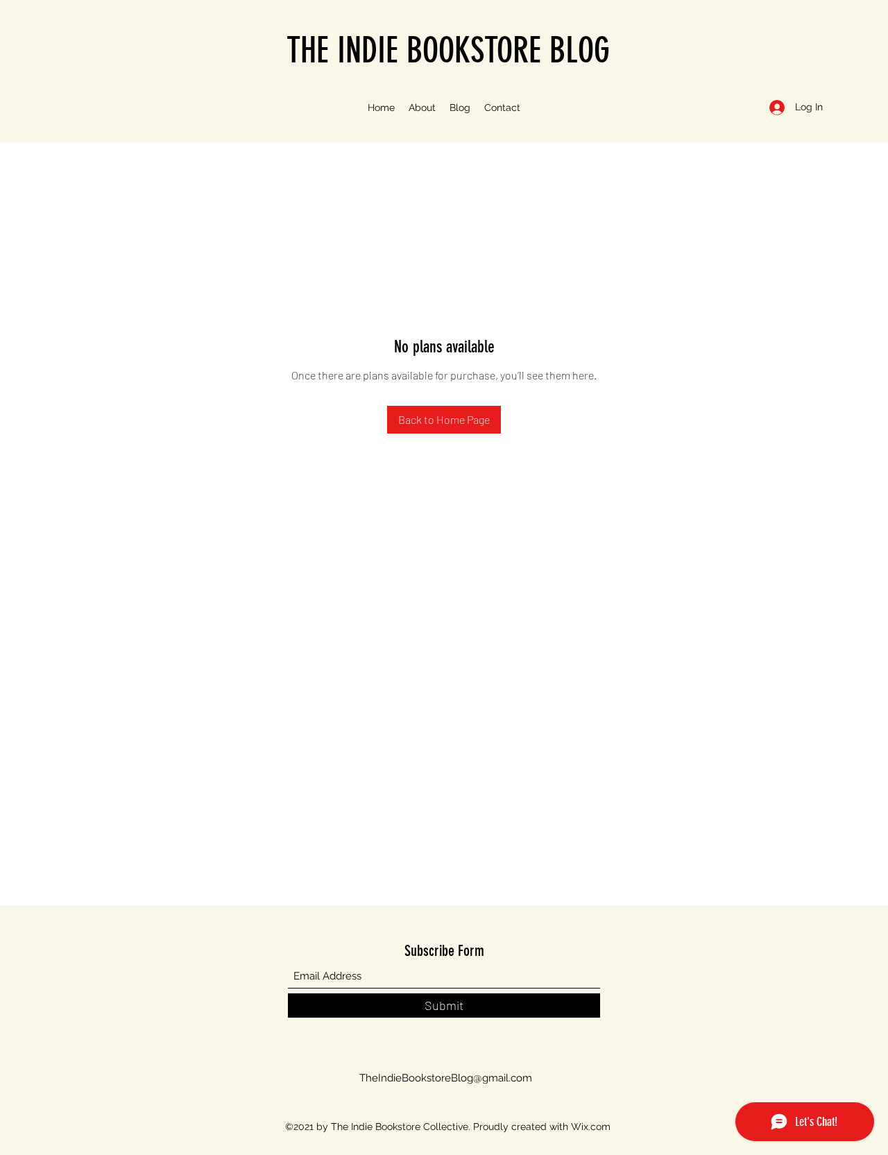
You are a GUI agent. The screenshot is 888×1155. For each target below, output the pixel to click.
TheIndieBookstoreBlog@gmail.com (445, 1078)
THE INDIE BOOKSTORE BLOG (448, 50)
